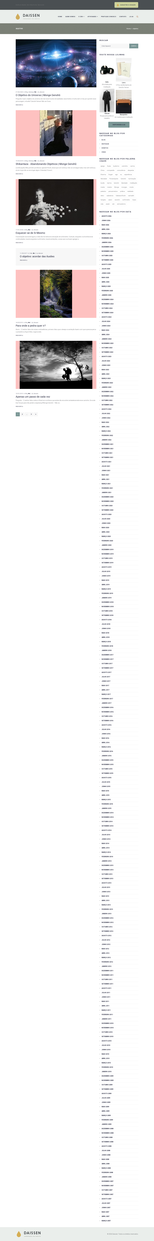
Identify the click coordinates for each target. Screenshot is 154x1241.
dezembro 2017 (107, 655)
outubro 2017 (107, 663)
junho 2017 (106, 681)
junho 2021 (106, 470)
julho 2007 (106, 1203)
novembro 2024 (107, 304)
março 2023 (106, 378)
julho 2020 (106, 519)
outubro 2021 (107, 453)
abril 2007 (105, 1216)
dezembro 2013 (107, 865)
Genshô (123, 179)
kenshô (116, 183)
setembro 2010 (107, 1036)
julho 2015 (106, 782)
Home (60, 16)
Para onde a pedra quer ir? (31, 325)
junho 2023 (106, 365)
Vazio (134, 200)
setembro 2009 (107, 1089)
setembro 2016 (107, 720)
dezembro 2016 (107, 707)
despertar (131, 170)
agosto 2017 (106, 672)
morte (131, 187)
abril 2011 (105, 1006)
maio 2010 (105, 1054)
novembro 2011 (107, 975)
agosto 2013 (106, 883)
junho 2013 (106, 892)
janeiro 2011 (106, 1019)
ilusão (103, 183)
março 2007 (106, 1221)
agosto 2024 (106, 317)
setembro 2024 (107, 312)
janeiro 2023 (106, 387)
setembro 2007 (107, 1194)
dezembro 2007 (107, 1181)
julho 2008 (106, 1150)
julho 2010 (106, 1045)
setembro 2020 (107, 510)
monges (124, 187)
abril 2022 (105, 427)
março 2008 (106, 1168)
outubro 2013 (107, 874)
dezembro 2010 (107, 1023)
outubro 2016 (107, 716)
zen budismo (121, 204)
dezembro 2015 (107, 760)
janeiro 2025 (106, 295)
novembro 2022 (107, 396)
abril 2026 (105, 229)
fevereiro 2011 (107, 1014)
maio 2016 (105, 738)
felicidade (104, 179)
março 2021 (106, 484)
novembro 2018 (107, 606)
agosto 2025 (106, 264)
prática (122, 191)
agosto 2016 (106, 725)
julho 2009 (106, 1098)
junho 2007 (106, 1207)
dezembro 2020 (107, 497)
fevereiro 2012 (107, 962)
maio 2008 (105, 1159)
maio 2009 (105, 1107)
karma (109, 183)
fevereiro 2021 (107, 488)
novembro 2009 (107, 1080)
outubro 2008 (107, 1137)
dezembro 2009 (107, 1076)
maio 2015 (105, 791)
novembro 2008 (107, 1133)
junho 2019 (106, 576)
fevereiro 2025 (107, 291)
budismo (116, 166)
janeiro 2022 (106, 440)
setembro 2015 (107, 773)
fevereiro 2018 (107, 646)
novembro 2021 (107, 448)
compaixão (111, 170)
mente (103, 187)
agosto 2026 (106, 216)
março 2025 (106, 286)
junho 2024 (106, 326)
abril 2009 (105, 1111)
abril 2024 (105, 334)
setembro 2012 (107, 931)
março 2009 (106, 1115)
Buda (109, 166)
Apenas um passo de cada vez (33, 396)
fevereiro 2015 (107, 804)
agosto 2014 (106, 830)
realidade (130, 191)
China (102, 170)
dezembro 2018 (107, 602)
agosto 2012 (106, 935)
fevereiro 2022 (107, 435)
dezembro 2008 (107, 1128)
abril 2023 (105, 374)
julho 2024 (106, 321)
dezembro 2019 (107, 549)
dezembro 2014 (107, 813)
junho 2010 (106, 1049)
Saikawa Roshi (121, 195)
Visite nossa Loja (119, 124)
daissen (42, 92)
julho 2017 (106, 677)
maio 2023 (105, 369)
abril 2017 (105, 690)
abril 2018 (105, 637)
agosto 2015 (106, 777)
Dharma (103, 174)
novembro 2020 (107, 501)
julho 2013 (106, 887)
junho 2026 (106, 220)
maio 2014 (105, 843)
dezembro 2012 (107, 918)
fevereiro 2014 (107, 856)
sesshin (117, 200)
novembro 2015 (107, 764)
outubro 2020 (107, 505)
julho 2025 (106, 269)
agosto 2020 (106, 514)
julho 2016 (106, 729)
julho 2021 (106, 466)
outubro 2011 (107, 979)
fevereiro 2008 (107, 1172)
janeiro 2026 (106, 242)
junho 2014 (106, 839)
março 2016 (106, 747)
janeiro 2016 (106, 756)
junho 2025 (106, 273)
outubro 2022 (107, 400)
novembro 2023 (107, 343)
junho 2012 (106, 944)
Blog (26, 92)
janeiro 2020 (106, 545)
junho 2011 (106, 997)
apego (103, 166)
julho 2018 (106, 624)
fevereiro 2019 (107, 593)
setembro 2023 (107, 352)
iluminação (132, 179)
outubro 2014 (107, 821)
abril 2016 (105, 742)
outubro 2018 (107, 611)
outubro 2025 (107, 255)
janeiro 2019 (106, 598)
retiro (102, 195)
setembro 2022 (107, 405)
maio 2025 (105, 277)
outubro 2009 (107, 1085)
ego (116, 174)
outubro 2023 (107, 348)
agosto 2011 (106, 988)
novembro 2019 (107, 554)
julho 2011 (106, 992)
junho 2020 (106, 523)
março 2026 (106, 233)
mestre (109, 187)
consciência (121, 170)
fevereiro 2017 (107, 699)
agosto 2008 (106, 1146)
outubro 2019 (107, 558)
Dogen (110, 174)
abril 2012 (105, 953)
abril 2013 (105, 900)
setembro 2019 (107, 563)
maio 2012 (105, 949)
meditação (133, 183)
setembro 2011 (107, 984)
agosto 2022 (106, 409)
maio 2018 (105, 633)
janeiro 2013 (106, 913)
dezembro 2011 (107, 971)
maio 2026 (105, 225)
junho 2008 (106, 1155)
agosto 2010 (106, 1041)
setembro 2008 (107, 1142)
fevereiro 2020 (107, 541)
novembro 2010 (107, 1028)
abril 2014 (105, 848)
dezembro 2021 (107, 444)
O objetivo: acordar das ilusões (37, 256)
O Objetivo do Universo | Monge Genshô (38, 95)
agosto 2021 (106, 462)
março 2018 (106, 641)
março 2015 (106, 799)
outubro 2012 (107, 927)
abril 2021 (105, 479)
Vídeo (30, 253)
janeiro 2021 (106, 492)
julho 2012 (106, 940)
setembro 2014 (107, 826)
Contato (122, 16)
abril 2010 (105, 1058)
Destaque (31, 92)
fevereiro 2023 (107, 383)
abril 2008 (105, 1164)
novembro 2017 (107, 659)
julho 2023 (106, 361)
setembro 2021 (107, 457)
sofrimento (126, 200)
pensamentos (113, 191)
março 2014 (106, 852)
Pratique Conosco (108, 16)
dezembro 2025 (107, 247)
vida (102, 204)
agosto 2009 (106, 1093)
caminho (125, 166)
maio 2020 (105, 527)
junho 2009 (106, 1102)
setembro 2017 (107, 668)
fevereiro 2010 (107, 1067)
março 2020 (106, 536)
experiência (128, 174)
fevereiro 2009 (107, 1120)
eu (121, 174)
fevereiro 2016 (107, 751)
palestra (103, 191)
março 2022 (106, 431)
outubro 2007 (107, 1190)
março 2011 (106, 1010)
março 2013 (106, 905)
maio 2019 (105, 580)
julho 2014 (106, 835)
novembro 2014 (107, 817)
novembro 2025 (107, 251)
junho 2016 (106, 734)
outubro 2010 (107, 1032)
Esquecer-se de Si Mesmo (30, 232)
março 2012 (106, 957)
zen (113, 204)
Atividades (92, 16)
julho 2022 (106, 413)
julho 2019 (106, 571)
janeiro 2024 (106, 339)
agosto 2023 (106, 356)
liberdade (124, 183)
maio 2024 (105, 330)
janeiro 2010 (106, 1071)
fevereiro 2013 (107, 909)
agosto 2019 (106, 567)
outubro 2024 (107, 308)
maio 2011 (105, 1001)
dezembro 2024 (107, 299)
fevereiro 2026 (107, 238)
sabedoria (110, 195)
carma (132, 166)
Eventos (105, 148)
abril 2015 (105, 795)
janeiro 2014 (106, 861)
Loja (131, 16)
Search (133, 46)
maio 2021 (105, 475)
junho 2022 (106, 418)
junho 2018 (106, 628)
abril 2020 (105, 532)
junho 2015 (106, 786)
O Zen (80, 16)
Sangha (103, 200)
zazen (108, 204)
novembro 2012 (107, 922)
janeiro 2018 (106, 650)
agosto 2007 (106, 1199)
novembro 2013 (107, 870)
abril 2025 (105, 282)
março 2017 (106, 694)
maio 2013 (105, 896)
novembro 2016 (107, 712)
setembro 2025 (107, 260)
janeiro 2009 (106, 1124)
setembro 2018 (107, 615)
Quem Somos (70, 16)
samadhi (131, 195)
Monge (116, 187)
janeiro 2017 (106, 703)
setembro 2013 (107, 878)
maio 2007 (105, 1212)
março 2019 (106, 589)
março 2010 (106, 1063)
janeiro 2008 (106, 1177)
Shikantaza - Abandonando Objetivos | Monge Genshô (46, 164)
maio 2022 (105, 422)
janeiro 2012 (106, 966)
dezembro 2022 (107, 391)
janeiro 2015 (106, 808)
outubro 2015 (107, 769)
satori (110, 200)
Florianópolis (113, 179)
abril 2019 (105, 584)
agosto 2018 (106, 620)
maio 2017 (105, 685)
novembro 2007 (107, 1185)
